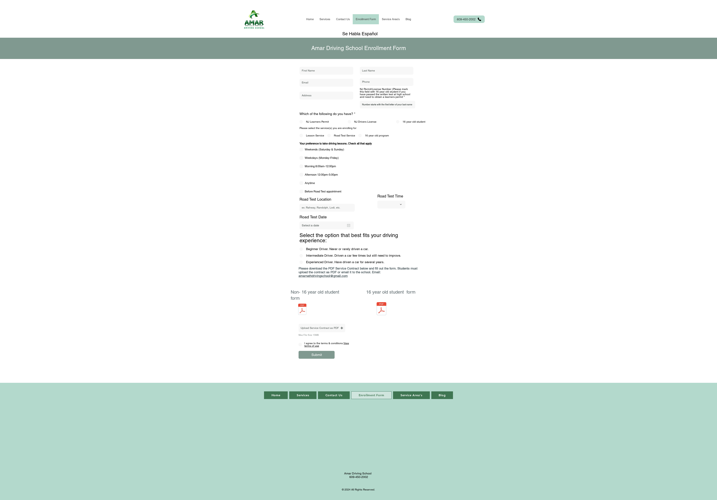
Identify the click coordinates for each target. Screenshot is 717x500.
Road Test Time (390, 196)
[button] (324, 19)
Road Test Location (315, 199)
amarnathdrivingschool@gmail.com (323, 276)
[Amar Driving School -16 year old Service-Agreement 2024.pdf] (381, 309)
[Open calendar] (348, 225)
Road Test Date (313, 217)
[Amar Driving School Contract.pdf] (302, 310)
